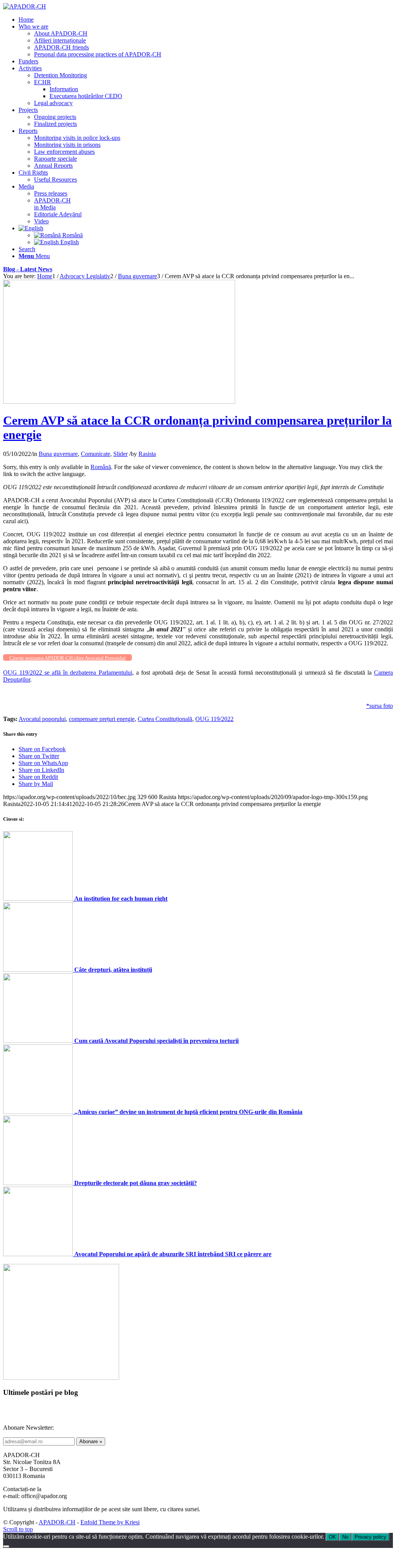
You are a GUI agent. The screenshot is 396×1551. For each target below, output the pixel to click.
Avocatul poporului (42, 719)
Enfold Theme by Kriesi (110, 1522)
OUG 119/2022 (214, 719)
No (345, 1537)
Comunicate (95, 454)
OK (332, 1537)
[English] (31, 228)
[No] (6, 1546)
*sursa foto (379, 705)
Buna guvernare (58, 454)
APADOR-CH (57, 1522)
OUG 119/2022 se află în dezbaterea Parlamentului (67, 672)
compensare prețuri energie (102, 719)
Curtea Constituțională (165, 719)
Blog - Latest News (27, 269)
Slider (120, 454)
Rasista (147, 454)
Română (100, 467)
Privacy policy (370, 1537)
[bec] (119, 401)
